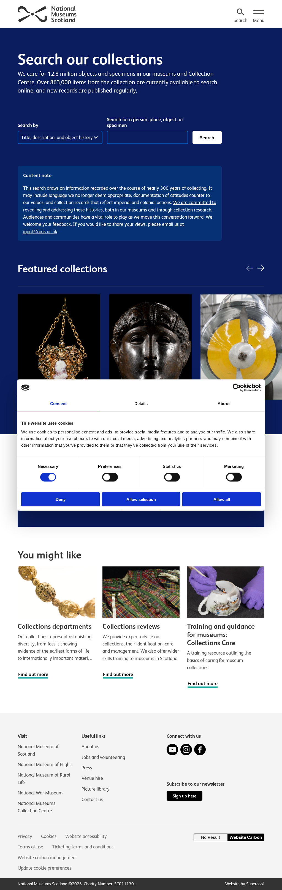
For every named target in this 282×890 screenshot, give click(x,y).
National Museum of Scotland (38, 750)
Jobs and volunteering (103, 757)
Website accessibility (86, 836)
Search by (28, 125)
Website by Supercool (244, 883)
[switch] (110, 477)
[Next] (260, 269)
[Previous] (249, 269)
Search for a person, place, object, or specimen (145, 122)
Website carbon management (47, 857)
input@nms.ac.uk (40, 231)
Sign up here (184, 796)
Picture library (96, 789)
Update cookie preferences (44, 868)
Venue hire (92, 778)
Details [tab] (141, 403)
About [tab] (224, 403)
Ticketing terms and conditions (82, 847)
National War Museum (40, 793)
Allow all (221, 499)
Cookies (48, 836)
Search (207, 137)
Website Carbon (245, 837)
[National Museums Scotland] (47, 13)
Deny (61, 499)
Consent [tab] (58, 403)
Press (87, 767)
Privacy (25, 836)
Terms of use (30, 847)
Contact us (92, 799)
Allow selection (141, 499)
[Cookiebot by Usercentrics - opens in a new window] (237, 388)
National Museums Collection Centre (36, 807)
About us (90, 746)
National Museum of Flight (44, 764)
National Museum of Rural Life (44, 778)
